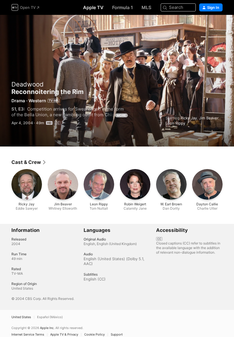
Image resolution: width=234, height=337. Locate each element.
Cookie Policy (94, 334)
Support (117, 334)
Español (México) (50, 317)
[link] (29, 162)
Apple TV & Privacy (64, 334)
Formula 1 (122, 7)
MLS (146, 7)
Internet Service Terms (27, 334)
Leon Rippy (175, 123)
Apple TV (93, 7)
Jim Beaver (208, 118)
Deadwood (27, 84)
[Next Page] (228, 184)
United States (21, 317)
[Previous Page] (6, 184)
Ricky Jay (189, 118)
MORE (121, 115)
